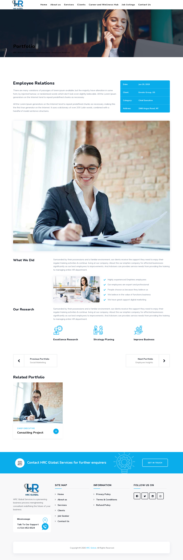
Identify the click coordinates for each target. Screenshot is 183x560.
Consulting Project (30, 433)
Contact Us (144, 4)
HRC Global (91, 548)
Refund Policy (103, 505)
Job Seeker (63, 516)
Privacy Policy (103, 494)
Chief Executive (146, 100)
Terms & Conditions (106, 499)
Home (43, 4)
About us (55, 4)
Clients (81, 4)
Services (69, 4)
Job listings (128, 4)
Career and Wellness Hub (104, 4)
